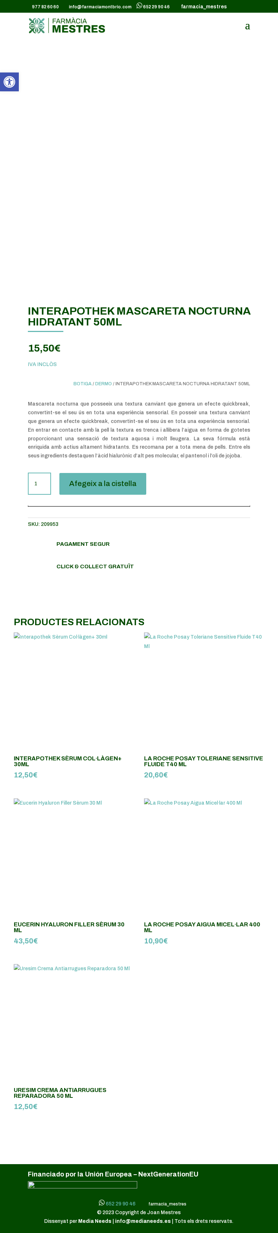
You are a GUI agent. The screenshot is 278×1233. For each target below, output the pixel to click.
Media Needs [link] (95, 1221)
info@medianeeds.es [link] (143, 1221)
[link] (9, 81)
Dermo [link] (103, 383)
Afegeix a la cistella (102, 483)
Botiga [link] (82, 383)
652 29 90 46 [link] (156, 6)
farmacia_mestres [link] (203, 6)
